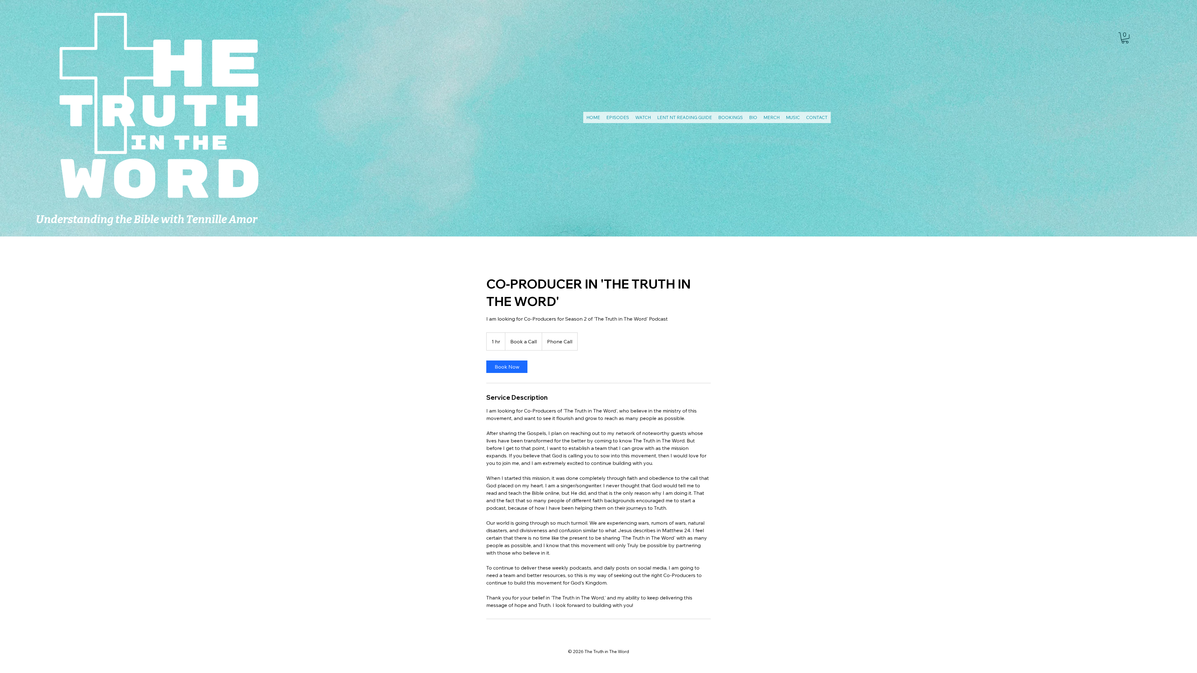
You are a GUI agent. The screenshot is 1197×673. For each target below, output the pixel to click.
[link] (1125, 37)
